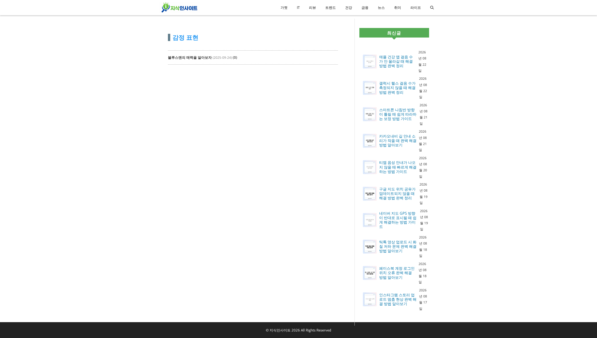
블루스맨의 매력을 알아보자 (190, 57)
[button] (432, 7)
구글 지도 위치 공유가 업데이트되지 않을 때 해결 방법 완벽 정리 (397, 193)
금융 (364, 7)
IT (298, 7)
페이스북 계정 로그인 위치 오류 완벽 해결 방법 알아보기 (397, 273)
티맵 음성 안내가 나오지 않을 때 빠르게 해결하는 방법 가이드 (398, 167)
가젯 (284, 7)
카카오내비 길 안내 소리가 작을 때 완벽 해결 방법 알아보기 (398, 141)
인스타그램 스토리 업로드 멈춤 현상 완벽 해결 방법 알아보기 (398, 299)
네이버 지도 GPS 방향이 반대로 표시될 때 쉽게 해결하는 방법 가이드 (398, 220)
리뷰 (312, 7)
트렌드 (330, 7)
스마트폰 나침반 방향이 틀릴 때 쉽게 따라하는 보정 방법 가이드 (398, 114)
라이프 (415, 7)
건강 (348, 7)
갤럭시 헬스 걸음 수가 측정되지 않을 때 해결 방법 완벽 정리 (397, 88)
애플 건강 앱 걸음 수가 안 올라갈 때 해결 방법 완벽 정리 (396, 61)
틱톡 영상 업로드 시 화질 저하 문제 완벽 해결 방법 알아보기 (398, 246)
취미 (397, 7)
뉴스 (381, 7)
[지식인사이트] (179, 7)
